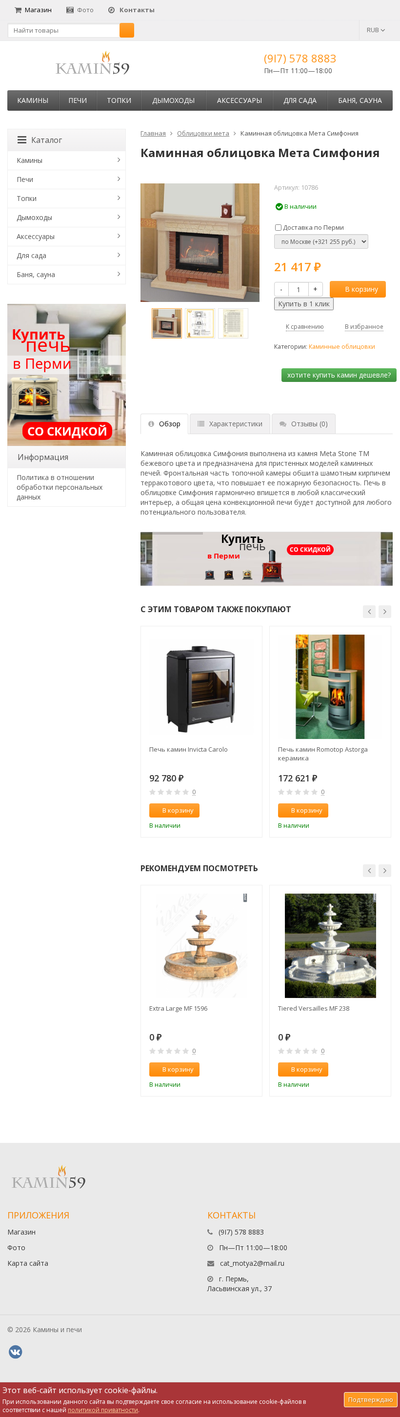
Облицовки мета (203, 133)
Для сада (300, 100)
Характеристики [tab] (235, 423)
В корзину (361, 289)
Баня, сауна (360, 100)
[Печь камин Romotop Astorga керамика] (330, 687)
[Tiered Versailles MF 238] (330, 946)
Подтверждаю (370, 1399)
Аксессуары (239, 100)
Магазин (38, 9)
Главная (153, 133)
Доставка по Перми (312, 227)
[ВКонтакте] (15, 1352)
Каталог (46, 140)
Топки (119, 100)
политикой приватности (103, 1410)
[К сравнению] (234, 810)
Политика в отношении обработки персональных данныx (59, 487)
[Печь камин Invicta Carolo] (201, 687)
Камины (32, 100)
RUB (373, 29)
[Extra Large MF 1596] (201, 946)
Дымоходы (173, 100)
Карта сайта (27, 1263)
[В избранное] (250, 810)
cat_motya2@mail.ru (252, 1263)
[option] (166, 323)
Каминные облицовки (342, 346)
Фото (85, 9)
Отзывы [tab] (309, 423)
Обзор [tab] (169, 423)
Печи (77, 100)
